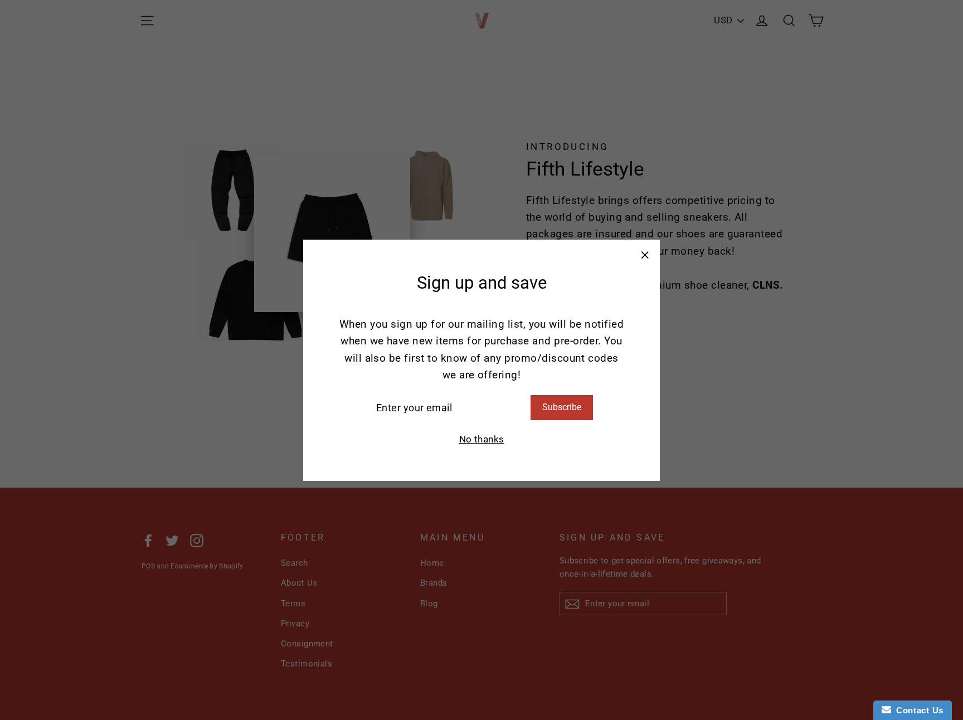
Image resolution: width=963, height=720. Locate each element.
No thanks (481, 438)
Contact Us (917, 710)
